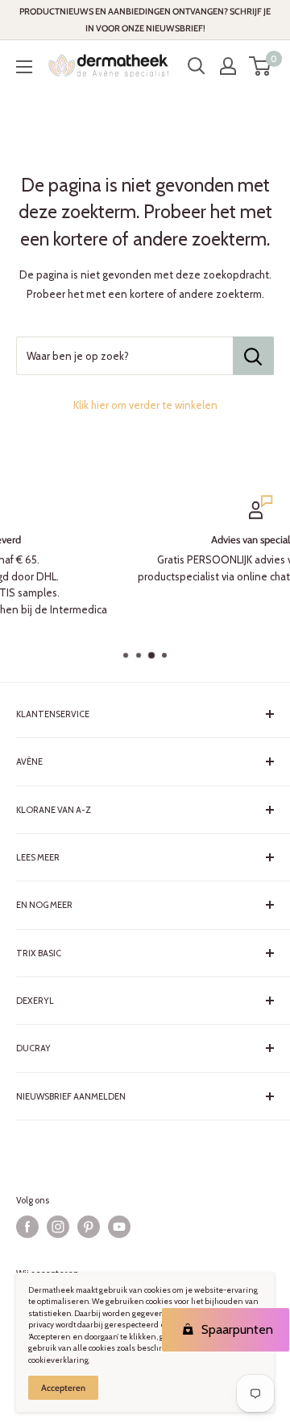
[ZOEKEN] (196, 66)
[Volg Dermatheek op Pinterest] (88, 1226)
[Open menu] (24, 66)
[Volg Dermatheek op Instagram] (58, 1226)
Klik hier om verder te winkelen (145, 404)
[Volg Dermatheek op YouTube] (119, 1226)
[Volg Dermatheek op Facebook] (27, 1226)
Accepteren (63, 1387)
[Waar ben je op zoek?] (253, 355)
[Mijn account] (228, 66)
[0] (261, 66)
